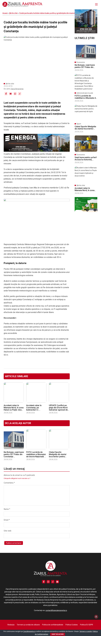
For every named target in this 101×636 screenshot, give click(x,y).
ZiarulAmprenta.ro (29, 631)
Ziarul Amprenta (17, 89)
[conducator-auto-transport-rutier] (86, 211)
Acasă (5, 13)
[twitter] (52, 581)
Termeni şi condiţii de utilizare (28, 625)
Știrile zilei (13, 13)
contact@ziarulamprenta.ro (56, 610)
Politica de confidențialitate (52, 625)
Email (7, 520)
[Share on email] (10, 93)
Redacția (11, 625)
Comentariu (9, 483)
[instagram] (48, 581)
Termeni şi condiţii (85, 631)
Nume (7, 509)
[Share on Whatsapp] (15, 93)
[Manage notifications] (96, 617)
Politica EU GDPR (86, 625)
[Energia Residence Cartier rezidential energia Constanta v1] (86, 33)
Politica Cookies (72, 625)
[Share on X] (19, 93)
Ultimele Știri (84, 38)
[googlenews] (57, 581)
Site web (7, 531)
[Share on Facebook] (6, 93)
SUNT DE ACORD (58, 634)
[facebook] (43, 581)
